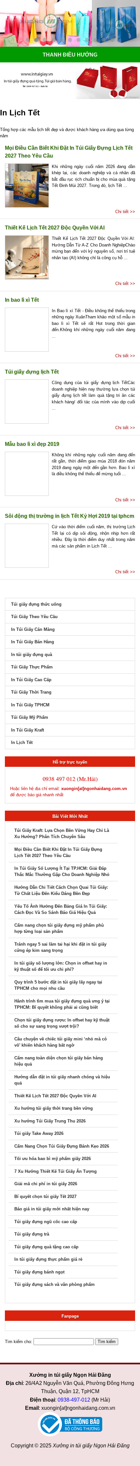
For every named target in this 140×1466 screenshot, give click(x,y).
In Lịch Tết (22, 742)
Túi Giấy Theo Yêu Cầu (34, 616)
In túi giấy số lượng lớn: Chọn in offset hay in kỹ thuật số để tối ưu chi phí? (60, 966)
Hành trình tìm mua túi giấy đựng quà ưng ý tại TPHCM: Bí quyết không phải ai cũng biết (62, 1004)
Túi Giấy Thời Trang (31, 692)
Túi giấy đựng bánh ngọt (39, 1272)
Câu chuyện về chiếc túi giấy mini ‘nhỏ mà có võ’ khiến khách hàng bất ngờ (60, 1042)
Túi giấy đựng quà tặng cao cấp (46, 1246)
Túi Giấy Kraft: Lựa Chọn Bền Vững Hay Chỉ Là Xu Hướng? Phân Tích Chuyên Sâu (61, 833)
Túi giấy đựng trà (31, 1234)
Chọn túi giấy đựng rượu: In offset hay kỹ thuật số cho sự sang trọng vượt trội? (61, 1023)
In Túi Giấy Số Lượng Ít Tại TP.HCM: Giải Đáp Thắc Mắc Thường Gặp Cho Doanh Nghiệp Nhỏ (61, 871)
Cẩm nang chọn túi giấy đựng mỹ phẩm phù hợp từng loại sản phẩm (59, 928)
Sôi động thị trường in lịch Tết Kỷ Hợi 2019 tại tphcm (69, 516)
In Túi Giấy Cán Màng (33, 629)
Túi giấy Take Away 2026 (38, 1133)
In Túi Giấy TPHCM (30, 704)
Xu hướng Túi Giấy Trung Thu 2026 (50, 1121)
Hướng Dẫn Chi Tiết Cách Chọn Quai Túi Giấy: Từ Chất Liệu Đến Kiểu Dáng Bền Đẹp (61, 890)
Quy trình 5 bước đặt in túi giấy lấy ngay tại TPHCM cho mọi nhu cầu (58, 985)
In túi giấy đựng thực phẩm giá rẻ (48, 1259)
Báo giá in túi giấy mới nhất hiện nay (51, 1208)
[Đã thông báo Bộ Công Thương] (70, 1424)
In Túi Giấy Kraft (27, 730)
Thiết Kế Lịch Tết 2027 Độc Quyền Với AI (55, 227)
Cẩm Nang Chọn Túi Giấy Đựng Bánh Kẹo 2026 (61, 1146)
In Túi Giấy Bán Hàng (32, 641)
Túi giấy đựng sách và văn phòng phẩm (54, 1284)
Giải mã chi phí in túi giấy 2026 (45, 1183)
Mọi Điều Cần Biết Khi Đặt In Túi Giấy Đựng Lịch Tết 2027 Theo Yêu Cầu (69, 152)
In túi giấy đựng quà (31, 654)
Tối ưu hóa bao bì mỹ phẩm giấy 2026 (52, 1158)
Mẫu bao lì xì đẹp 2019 (32, 444)
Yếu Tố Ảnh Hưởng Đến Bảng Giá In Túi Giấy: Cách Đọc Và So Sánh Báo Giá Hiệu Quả (60, 909)
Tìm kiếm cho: (18, 1341)
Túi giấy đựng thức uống (36, 604)
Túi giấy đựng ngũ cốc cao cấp (45, 1221)
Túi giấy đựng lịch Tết (32, 372)
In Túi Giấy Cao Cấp (31, 679)
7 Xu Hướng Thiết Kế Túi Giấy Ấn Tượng (55, 1171)
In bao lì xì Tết (22, 300)
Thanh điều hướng (70, 55)
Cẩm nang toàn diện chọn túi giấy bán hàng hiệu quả (58, 1061)
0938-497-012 (74, 1400)
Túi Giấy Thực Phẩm (32, 667)
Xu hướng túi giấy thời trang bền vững (53, 1108)
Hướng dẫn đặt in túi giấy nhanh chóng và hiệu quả (62, 1080)
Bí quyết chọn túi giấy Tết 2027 (45, 1196)
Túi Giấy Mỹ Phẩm (29, 717)
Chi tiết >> (125, 211)
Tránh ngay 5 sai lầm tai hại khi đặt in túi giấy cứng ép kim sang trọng (60, 947)
